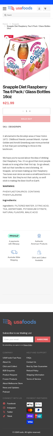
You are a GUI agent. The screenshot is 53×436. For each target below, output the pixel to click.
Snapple (15, 24)
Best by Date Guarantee (36, 366)
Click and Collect (10, 366)
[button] (46, 9)
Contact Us (31, 362)
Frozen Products (10, 379)
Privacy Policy (28, 345)
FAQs (28, 358)
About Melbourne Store (13, 383)
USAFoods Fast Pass (12, 358)
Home (5, 24)
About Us (7, 362)
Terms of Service (33, 379)
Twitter (10, 412)
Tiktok (9, 416)
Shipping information (35, 375)
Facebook (11, 403)
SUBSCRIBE (42, 339)
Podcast (6, 392)
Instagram (11, 408)
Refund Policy (32, 370)
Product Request (10, 375)
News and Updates (11, 387)
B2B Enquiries (9, 370)
